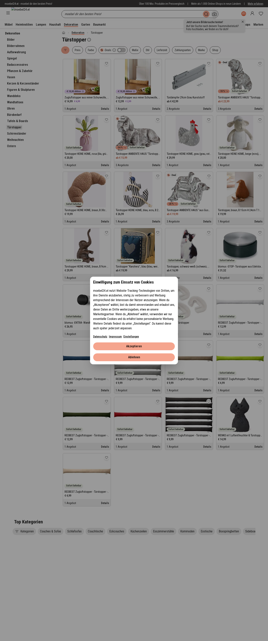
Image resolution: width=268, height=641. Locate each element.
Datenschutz (100, 336)
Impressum (115, 336)
